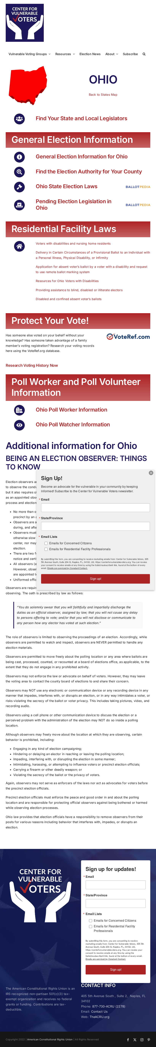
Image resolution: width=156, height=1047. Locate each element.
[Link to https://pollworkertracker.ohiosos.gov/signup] (19, 410)
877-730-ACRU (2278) (109, 1006)
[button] (144, 54)
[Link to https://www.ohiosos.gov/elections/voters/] (19, 157)
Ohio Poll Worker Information (71, 409)
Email (90, 876)
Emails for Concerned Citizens (115, 920)
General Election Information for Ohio (81, 156)
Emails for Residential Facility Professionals (114, 928)
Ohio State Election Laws (66, 186)
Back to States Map (103, 94)
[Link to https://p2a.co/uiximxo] (19, 119)
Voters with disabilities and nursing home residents (73, 243)
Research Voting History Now (32, 365)
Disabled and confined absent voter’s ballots (69, 299)
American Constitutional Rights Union (50, 1039)
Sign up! (115, 969)
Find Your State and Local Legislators (81, 118)
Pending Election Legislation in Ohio (73, 204)
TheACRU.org (99, 1017)
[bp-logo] (138, 187)
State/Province (96, 895)
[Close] (151, 473)
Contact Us (99, 1011)
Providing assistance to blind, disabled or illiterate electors (79, 290)
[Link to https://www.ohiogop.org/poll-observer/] (19, 425)
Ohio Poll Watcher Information (73, 424)
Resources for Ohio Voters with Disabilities (67, 281)
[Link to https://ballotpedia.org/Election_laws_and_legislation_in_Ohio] (19, 187)
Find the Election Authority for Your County (89, 171)
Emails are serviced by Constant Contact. (106, 958)
